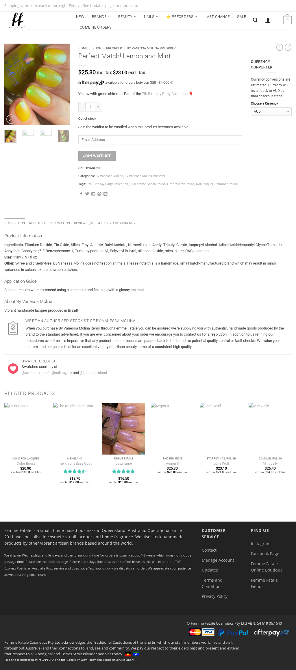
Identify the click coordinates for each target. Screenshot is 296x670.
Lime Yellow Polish (181, 184)
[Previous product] (288, 47)
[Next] (61, 84)
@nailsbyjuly (61, 373)
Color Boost (26, 463)
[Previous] (13, 84)
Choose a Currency (264, 103)
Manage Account (218, 560)
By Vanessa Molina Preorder (151, 48)
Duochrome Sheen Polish (148, 184)
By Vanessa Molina (109, 176)
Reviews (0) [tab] (83, 223)
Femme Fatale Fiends (264, 583)
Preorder (114, 48)
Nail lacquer (204, 184)
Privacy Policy (214, 596)
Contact (209, 550)
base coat (78, 290)
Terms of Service (114, 660)
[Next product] (279, 47)
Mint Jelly (270, 463)
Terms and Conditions (212, 583)
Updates (210, 570)
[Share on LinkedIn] (105, 194)
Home (83, 48)
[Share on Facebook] (81, 194)
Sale (241, 16)
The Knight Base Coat (75, 463)
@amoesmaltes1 (36, 373)
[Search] (255, 20)
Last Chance (217, 16)
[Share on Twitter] (87, 194)
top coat (137, 290)
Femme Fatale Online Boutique (267, 567)
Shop (96, 48)
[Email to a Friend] (93, 194)
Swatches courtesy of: (40, 366)
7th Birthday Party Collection (165, 94)
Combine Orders (96, 27)
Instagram (261, 543)
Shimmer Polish (226, 184)
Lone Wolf (221, 463)
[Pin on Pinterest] (99, 194)
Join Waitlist (97, 156)
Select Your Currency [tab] (116, 223)
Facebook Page (265, 553)
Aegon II (172, 463)
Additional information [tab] (49, 223)
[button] (268, 20)
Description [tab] (14, 223)
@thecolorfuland (93, 373)
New (80, 16)
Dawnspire (123, 463)
